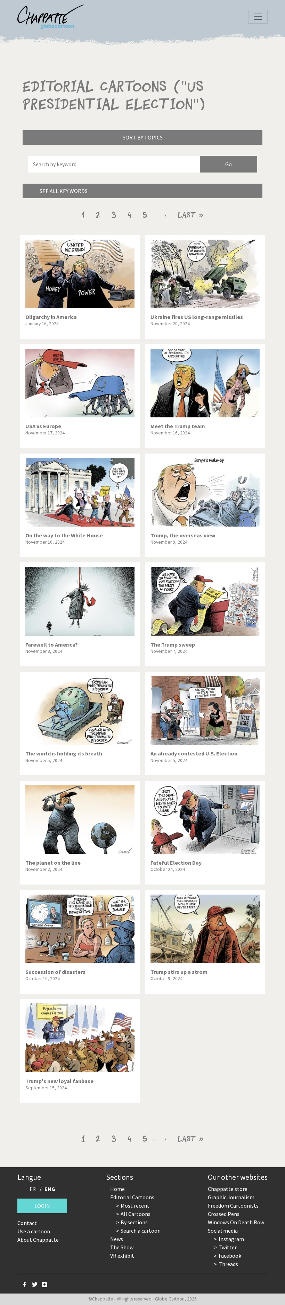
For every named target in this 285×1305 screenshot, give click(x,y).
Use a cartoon (33, 1231)
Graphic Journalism (231, 1197)
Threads (228, 1263)
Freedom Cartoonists (233, 1205)
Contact (27, 1222)
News (116, 1238)
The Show (121, 1247)
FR (33, 1188)
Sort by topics (143, 137)
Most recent (135, 1205)
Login (42, 1205)
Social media (223, 1230)
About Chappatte (38, 1239)
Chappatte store (227, 1188)
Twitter (228, 1247)
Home (117, 1188)
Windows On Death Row (236, 1222)
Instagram (231, 1238)
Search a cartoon (141, 1230)
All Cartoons (135, 1213)
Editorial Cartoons (132, 1197)
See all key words (64, 190)
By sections (134, 1222)
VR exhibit (122, 1255)
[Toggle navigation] (258, 17)
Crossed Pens (223, 1213)
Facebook (230, 1255)
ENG (49, 1188)
